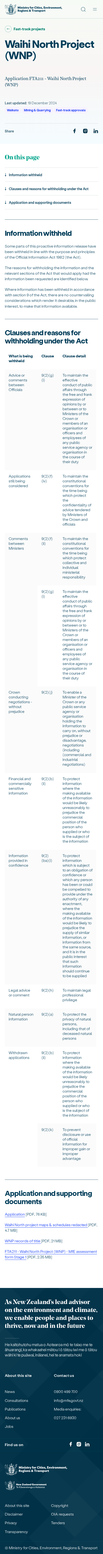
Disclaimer (14, 1514)
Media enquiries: (67, 1409)
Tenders (58, 1523)
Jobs (9, 1426)
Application (15, 1214)
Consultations (16, 1400)
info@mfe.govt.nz (68, 1400)
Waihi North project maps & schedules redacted (46, 1224)
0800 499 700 (66, 1391)
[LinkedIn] (95, 131)
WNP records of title (23, 1240)
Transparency (16, 1532)
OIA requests (62, 1514)
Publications (15, 1409)
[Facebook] (74, 131)
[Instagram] (85, 131)
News (10, 1391)
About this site (17, 1505)
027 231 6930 (65, 1418)
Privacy (11, 1523)
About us (12, 1418)
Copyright (59, 1505)
